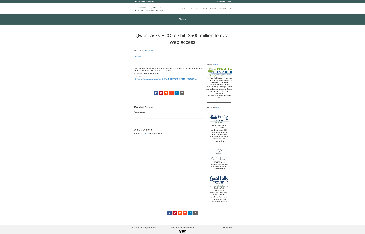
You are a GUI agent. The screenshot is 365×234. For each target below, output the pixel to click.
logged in (146, 133)
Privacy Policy (228, 227)
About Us (222, 8)
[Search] (229, 8)
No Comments (149, 50)
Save (137, 57)
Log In (229, 1)
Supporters (213, 8)
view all (216, 64)
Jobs (197, 8)
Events (191, 8)
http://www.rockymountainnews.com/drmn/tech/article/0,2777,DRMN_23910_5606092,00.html (165, 79)
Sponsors (204, 8)
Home (184, 8)
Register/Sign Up (221, 1)
